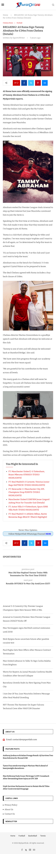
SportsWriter (12, 556)
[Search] (53, 5)
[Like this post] (17, 83)
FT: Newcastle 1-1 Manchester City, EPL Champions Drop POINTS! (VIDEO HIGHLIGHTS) (26, 492)
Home (5, 15)
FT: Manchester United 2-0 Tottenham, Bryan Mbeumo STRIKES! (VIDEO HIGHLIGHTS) (26, 474)
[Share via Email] (45, 83)
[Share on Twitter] (31, 83)
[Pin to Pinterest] (38, 83)
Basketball (32, 836)
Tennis (43, 836)
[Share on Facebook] (24, 83)
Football (22, 836)
